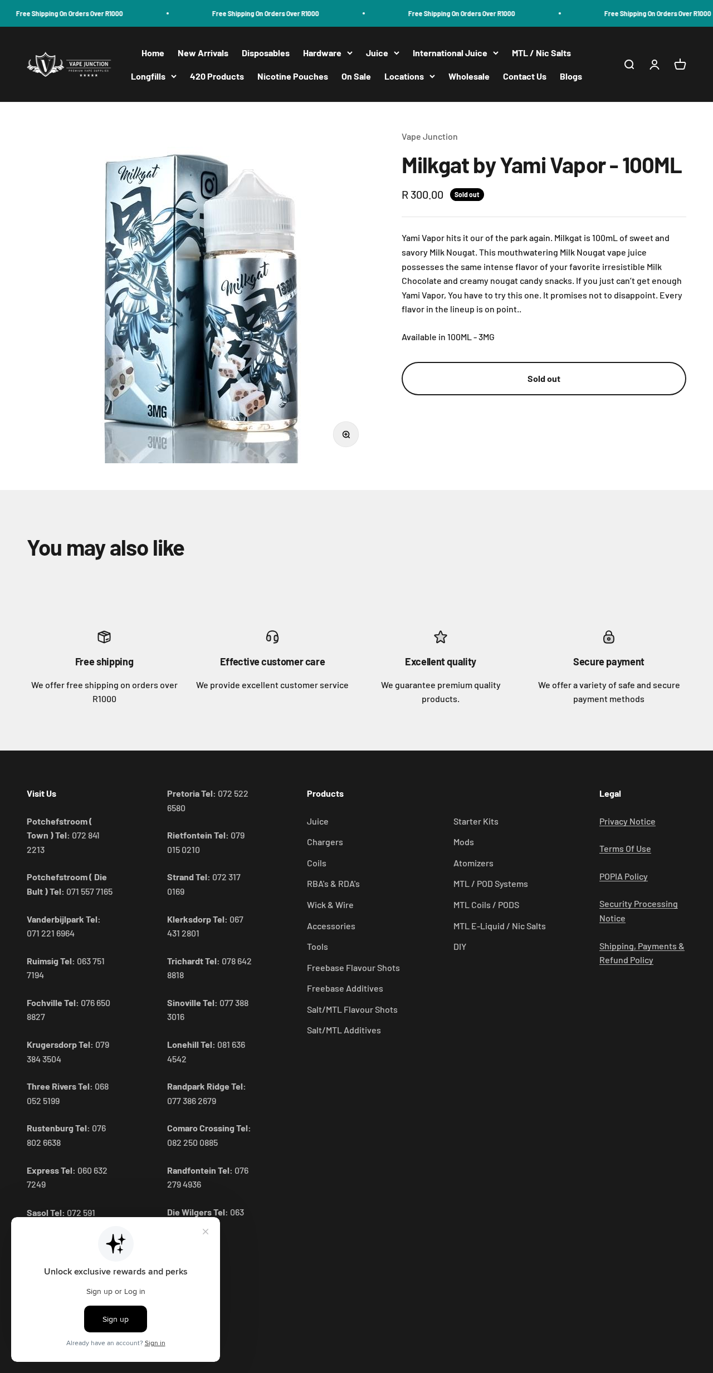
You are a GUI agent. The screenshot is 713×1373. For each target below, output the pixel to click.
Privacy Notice (627, 821)
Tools (317, 946)
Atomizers (473, 862)
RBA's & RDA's (333, 883)
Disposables (266, 52)
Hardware (322, 52)
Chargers (325, 841)
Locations (404, 76)
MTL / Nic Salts (541, 52)
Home (152, 52)
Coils (316, 862)
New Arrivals (203, 52)
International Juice (450, 52)
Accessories (331, 925)
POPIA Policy (623, 876)
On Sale (356, 76)
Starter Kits (476, 821)
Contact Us (524, 76)
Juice (377, 52)
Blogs (571, 76)
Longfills (148, 76)
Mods (463, 841)
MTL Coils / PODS (486, 904)
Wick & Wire (330, 904)
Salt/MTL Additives (344, 1029)
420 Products (217, 76)
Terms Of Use (625, 848)
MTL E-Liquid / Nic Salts (499, 925)
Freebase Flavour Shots (353, 967)
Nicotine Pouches (292, 76)
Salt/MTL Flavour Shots (352, 1009)
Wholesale (469, 76)
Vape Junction (430, 136)
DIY (459, 946)
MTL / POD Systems (490, 883)
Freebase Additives (345, 988)
